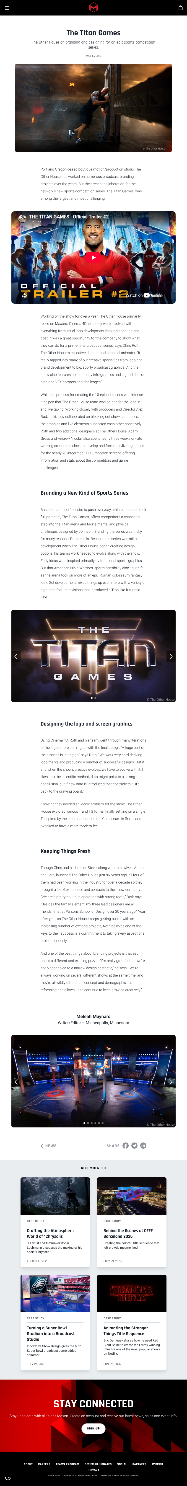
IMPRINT (158, 1464)
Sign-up (93, 1429)
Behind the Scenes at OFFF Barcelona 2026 (128, 1233)
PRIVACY (93, 1470)
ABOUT (28, 1464)
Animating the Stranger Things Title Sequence (126, 1331)
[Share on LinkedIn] (143, 1145)
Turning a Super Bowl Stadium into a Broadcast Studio (51, 1333)
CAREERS (44, 1464)
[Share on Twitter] (134, 1145)
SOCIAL (122, 1464)
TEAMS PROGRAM (67, 1464)
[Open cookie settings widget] (7, 1478)
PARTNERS (139, 1464)
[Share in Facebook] (125, 1145)
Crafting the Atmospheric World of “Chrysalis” (50, 1233)
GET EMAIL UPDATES (98, 1464)
